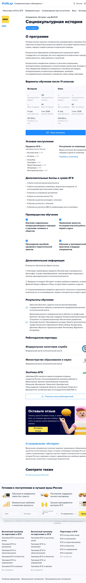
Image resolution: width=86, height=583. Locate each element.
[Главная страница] (7, 3)
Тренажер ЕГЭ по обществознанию (9, 551)
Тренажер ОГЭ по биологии (42, 556)
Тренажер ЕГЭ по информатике (9, 561)
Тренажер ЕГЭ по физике (12, 566)
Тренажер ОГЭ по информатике (38, 561)
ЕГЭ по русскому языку (69, 535)
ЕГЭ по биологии (67, 546)
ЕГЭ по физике (66, 553)
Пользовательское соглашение (58, 579)
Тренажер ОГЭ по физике (41, 566)
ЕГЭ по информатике (68, 549)
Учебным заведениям (11, 579)
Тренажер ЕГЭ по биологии (13, 556)
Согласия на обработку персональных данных (68, 521)
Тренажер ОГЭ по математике (38, 545)
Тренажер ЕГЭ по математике (9, 545)
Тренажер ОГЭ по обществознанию (38, 551)
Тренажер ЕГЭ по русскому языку (13, 539)
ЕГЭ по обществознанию (70, 542)
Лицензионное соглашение (32, 579)
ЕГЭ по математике (68, 539)
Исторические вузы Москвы (37, 475)
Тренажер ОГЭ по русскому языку (42, 539)
